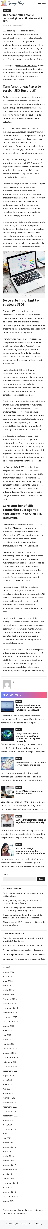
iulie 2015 (7, 1187)
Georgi (16, 682)
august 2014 (8, 1201)
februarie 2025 (10, 1048)
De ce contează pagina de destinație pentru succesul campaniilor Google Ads (28, 707)
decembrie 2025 (10, 1008)
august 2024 (8, 1075)
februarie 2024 (10, 1097)
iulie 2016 (7, 1174)
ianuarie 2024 (9, 1102)
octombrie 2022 (10, 1129)
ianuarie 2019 (9, 1147)
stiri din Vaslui (16, 1210)
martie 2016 (8, 1178)
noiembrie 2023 (10, 1106)
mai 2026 (7, 985)
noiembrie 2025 (10, 1012)
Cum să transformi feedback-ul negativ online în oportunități (30, 821)
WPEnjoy (39, 1224)
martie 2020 (8, 1142)
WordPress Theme (27, 1224)
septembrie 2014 (11, 1196)
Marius (6, 945)
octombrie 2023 (10, 1111)
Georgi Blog (15, 1224)
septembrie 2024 (11, 1071)
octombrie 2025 (10, 1017)
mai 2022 (7, 1138)
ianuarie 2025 (9, 1053)
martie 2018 (8, 1160)
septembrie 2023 (11, 1115)
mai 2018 (7, 1151)
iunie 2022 (8, 1133)
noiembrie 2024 (10, 1062)
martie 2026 (8, 994)
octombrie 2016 (10, 1169)
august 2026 (8, 972)
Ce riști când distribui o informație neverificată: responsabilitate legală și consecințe (27, 737)
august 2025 (8, 1026)
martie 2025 (8, 1044)
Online (6, 10)
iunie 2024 (8, 1084)
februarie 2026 (10, 999)
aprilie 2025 (8, 1039)
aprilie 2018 (8, 1156)
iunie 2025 (8, 1030)
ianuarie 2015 (9, 1192)
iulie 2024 (7, 1080)
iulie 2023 (7, 1124)
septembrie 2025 (11, 1021)
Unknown (7, 954)
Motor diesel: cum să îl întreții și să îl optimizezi (23, 939)
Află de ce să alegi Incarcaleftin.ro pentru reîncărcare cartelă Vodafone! (30, 851)
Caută (5, 874)
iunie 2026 (8, 981)
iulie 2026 (7, 976)
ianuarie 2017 (9, 1165)
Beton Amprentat (11, 938)
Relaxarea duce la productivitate (27, 945)
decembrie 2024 (10, 1057)
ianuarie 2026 (9, 1003)
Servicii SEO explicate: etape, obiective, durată (29, 792)
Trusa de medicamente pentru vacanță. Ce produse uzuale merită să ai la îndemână (22, 916)
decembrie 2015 (10, 1183)
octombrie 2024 (10, 1066)
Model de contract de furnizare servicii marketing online (30, 763)
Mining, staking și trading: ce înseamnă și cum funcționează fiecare (22, 902)
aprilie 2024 (8, 1093)
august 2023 (8, 1120)
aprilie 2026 (8, 990)
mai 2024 (7, 1088)
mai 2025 (7, 1035)
